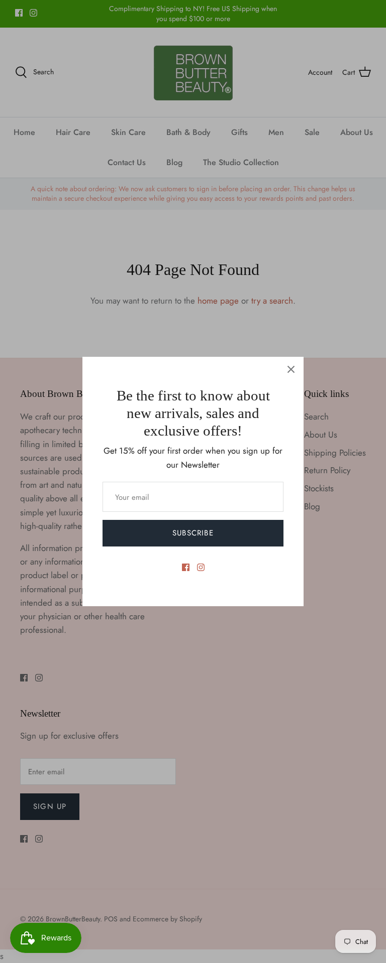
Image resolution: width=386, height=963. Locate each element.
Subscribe (193, 532)
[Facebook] (185, 567)
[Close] (291, 369)
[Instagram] (201, 567)
